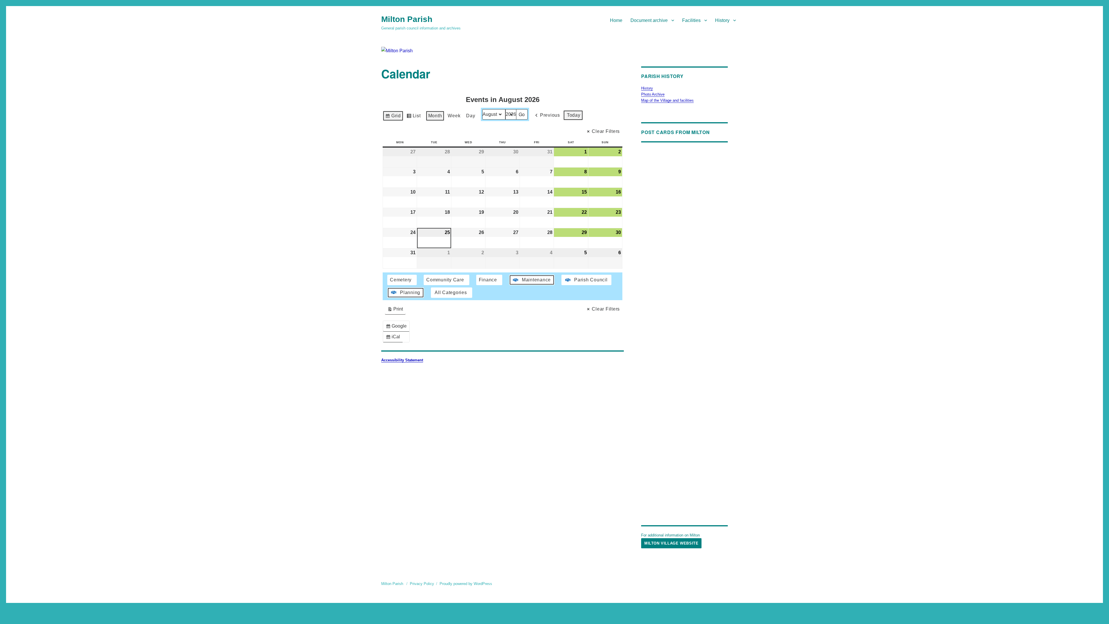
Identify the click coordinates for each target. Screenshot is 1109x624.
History (722, 20)
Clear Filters (606, 131)
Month (435, 115)
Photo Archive (653, 94)
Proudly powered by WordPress (466, 584)
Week (454, 115)
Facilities (691, 20)
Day (470, 115)
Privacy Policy (422, 584)
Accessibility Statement (402, 360)
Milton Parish (406, 19)
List (413, 117)
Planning (410, 292)
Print (395, 310)
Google (397, 327)
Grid (393, 117)
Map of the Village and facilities (667, 100)
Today (573, 115)
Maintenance (536, 279)
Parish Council (591, 279)
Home (616, 20)
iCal (394, 338)
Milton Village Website (671, 543)
